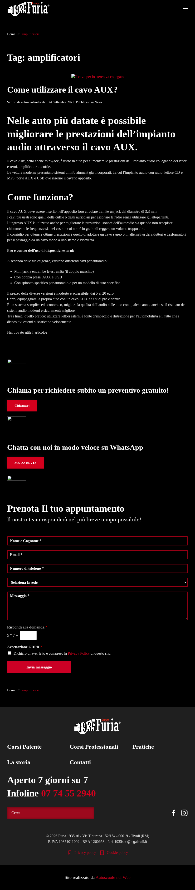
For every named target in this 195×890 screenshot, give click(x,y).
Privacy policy (85, 852)
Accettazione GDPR (24, 647)
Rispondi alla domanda (27, 627)
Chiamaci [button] (22, 406)
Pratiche (143, 746)
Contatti (80, 762)
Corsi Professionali (94, 746)
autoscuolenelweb (33, 102)
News (98, 102)
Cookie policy (117, 852)
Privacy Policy (79, 653)
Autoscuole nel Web (113, 877)
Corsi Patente (24, 746)
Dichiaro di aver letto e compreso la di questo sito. (62, 653)
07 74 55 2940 (68, 793)
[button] (185, 8)
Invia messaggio (39, 667)
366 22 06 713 (25, 463)
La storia (18, 762)
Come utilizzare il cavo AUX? (62, 89)
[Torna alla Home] (28, 8)
